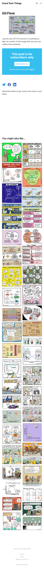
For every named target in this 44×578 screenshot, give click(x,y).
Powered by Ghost (22, 564)
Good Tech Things (11, 3)
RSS (22, 557)
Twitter (22, 554)
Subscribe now (22, 64)
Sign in (32, 69)
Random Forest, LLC (22, 559)
